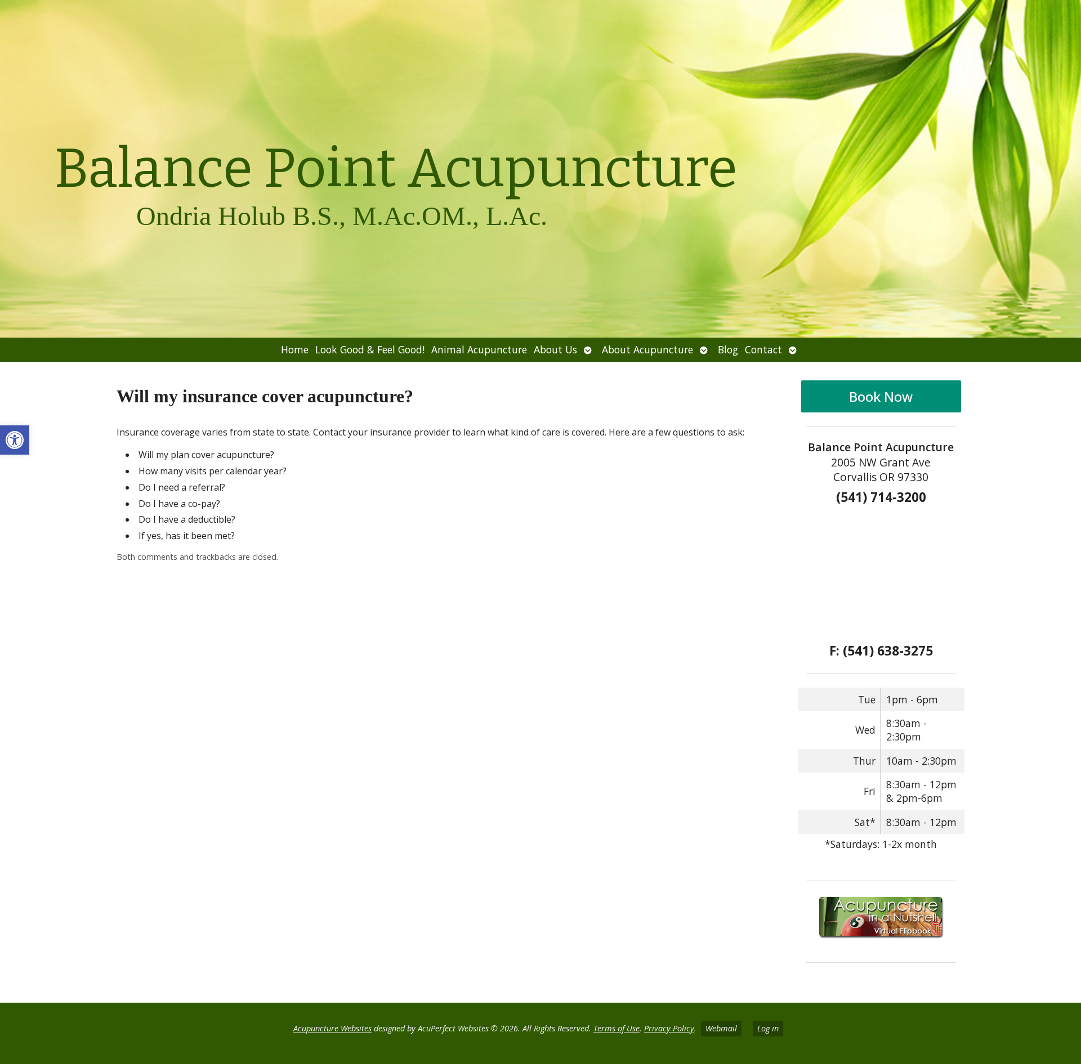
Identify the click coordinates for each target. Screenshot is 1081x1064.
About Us (555, 349)
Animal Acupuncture (479, 349)
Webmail (721, 1028)
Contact (763, 349)
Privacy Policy (669, 1028)
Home (295, 349)
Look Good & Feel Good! (370, 349)
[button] (14, 440)
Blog (728, 349)
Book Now (881, 396)
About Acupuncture (647, 349)
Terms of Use (616, 1028)
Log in (768, 1028)
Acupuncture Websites (332, 1028)
